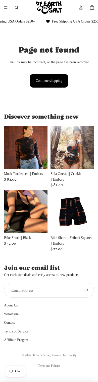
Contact (9, 322)
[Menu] (6, 7)
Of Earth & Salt (41, 355)
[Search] (16, 7)
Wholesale (11, 314)
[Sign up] (86, 290)
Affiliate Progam (16, 340)
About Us (11, 305)
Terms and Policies (49, 365)
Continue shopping (49, 81)
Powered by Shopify (64, 355)
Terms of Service (16, 331)
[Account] (80, 7)
